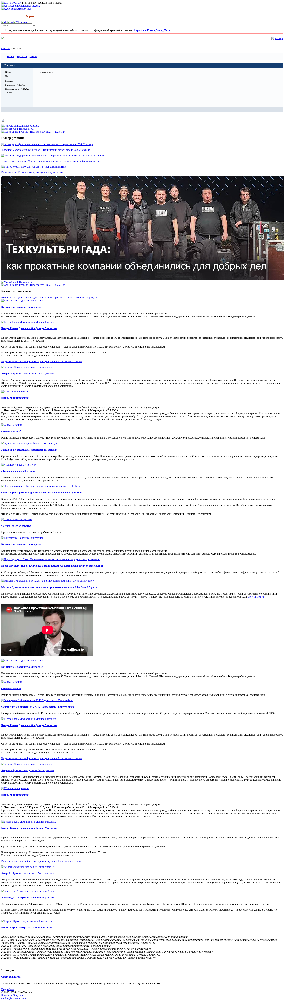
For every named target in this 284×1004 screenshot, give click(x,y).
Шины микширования (15, 397)
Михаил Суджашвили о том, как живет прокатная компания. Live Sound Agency (49, 587)
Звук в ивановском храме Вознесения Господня (29, 449)
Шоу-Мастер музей (87, 297)
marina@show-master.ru (14, 998)
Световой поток (10, 976)
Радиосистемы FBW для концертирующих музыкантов (32, 172)
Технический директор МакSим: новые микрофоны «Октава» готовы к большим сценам (51, 161)
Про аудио (18, 297)
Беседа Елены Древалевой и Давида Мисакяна (29, 328)
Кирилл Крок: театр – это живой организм (26, 927)
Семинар (52, 297)
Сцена (61, 297)
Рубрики (15, 16)
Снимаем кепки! (11, 431)
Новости (6, 297)
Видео (34, 297)
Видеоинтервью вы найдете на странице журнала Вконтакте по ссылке (41, 361)
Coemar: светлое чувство (16, 525)
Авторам (92, 16)
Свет (27, 297)
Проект (42, 297)
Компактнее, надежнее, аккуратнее (22, 307)
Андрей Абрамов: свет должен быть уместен (27, 373)
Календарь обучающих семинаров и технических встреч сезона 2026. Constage (45, 149)
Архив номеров (48, 16)
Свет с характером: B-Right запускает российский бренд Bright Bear (41, 492)
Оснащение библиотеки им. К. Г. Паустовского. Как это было (37, 706)
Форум (30, 16)
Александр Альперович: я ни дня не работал (27, 897)
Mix (73, 297)
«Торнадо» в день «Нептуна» (18, 471)
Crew (68, 297)
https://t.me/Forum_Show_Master (152, 30)
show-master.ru (256, 596)
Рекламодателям (72, 16)
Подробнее (7, 989)
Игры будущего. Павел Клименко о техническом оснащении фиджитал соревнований (52, 565)
